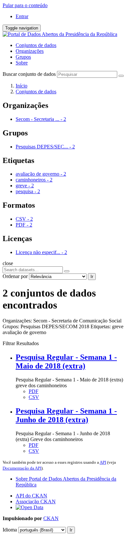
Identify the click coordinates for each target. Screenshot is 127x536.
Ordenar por (15, 276)
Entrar (22, 16)
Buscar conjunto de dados (29, 74)
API (103, 462)
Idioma (10, 529)
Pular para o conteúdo (25, 5)
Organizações (30, 51)
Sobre (22, 62)
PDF (33, 391)
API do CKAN (31, 495)
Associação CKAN (36, 501)
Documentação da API (22, 468)
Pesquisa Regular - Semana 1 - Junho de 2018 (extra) (66, 415)
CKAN (51, 518)
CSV (34, 397)
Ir (92, 276)
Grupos (23, 57)
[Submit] (121, 76)
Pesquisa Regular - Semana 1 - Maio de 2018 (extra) (66, 361)
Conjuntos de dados (36, 45)
